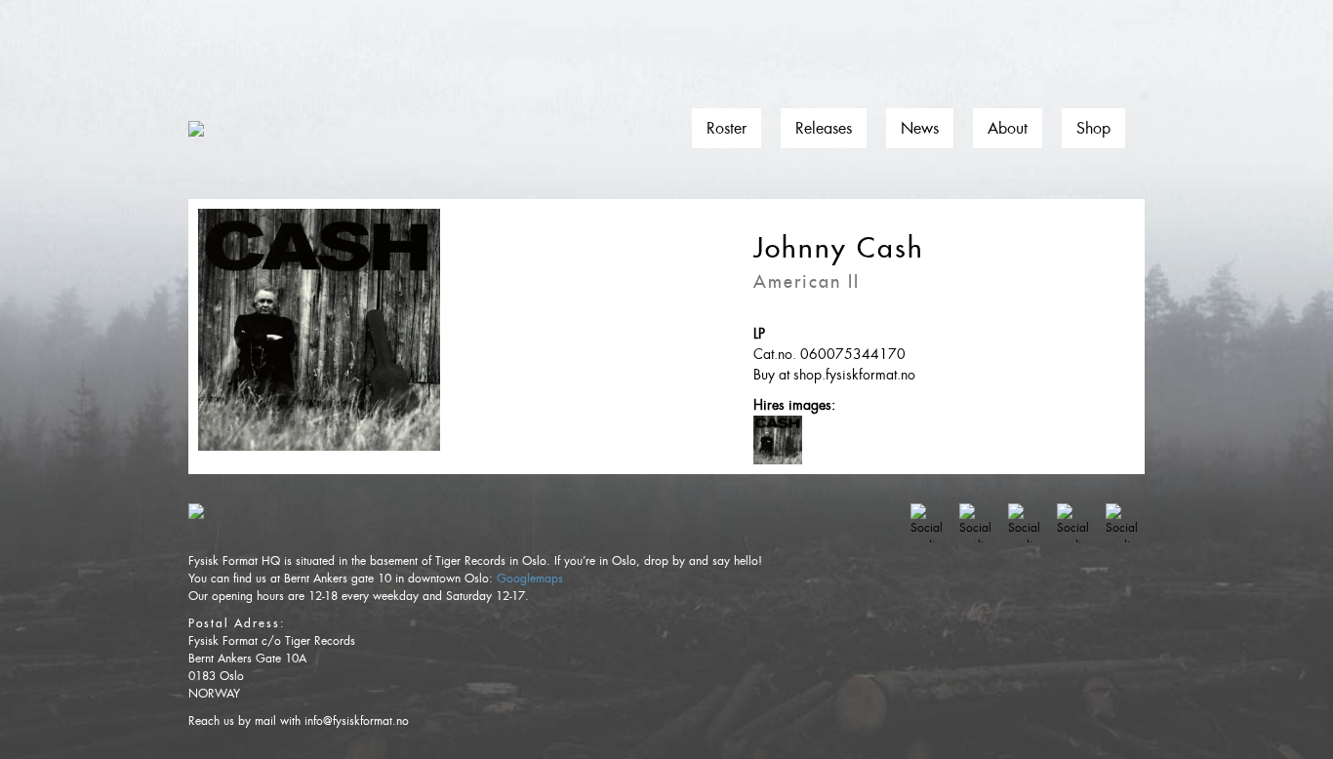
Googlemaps (530, 578)
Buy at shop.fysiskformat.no (834, 374)
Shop (1093, 128)
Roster (727, 128)
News (920, 128)
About (1008, 128)
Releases (823, 128)
